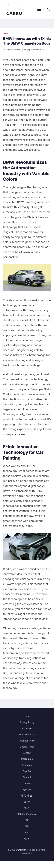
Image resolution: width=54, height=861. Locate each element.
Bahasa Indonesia (27, 814)
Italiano (27, 783)
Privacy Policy (27, 722)
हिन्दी (27, 826)
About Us (27, 728)
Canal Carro (22, 850)
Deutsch (27, 777)
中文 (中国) (27, 795)
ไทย (27, 820)
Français (27, 765)
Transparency (27, 740)
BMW (5, 34)
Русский (27, 789)
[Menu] (39, 9)
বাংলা (27, 832)
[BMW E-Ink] (27, 277)
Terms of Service (27, 734)
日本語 (27, 801)
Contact (27, 752)
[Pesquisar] (48, 9)
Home (27, 716)
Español (27, 771)
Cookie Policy (27, 746)
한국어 (27, 807)
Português (27, 758)
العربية (27, 838)
